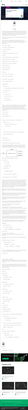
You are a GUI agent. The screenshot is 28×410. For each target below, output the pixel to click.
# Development (3, 390)
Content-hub (20, 1)
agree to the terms (16, 408)
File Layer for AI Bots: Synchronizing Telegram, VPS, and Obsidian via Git (7, 377)
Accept (23, 408)
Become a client (10, 401)
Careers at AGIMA (18, 401)
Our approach (5, 401)
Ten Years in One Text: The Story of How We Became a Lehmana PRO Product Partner (20, 392)
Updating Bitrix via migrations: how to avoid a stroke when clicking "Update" (7, 392)
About (2, 401)
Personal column (4, 348)
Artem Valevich (5, 394)
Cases (15, 1)
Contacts (21, 401)
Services (12, 1)
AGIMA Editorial (18, 394)
